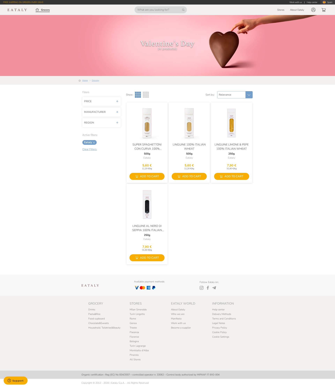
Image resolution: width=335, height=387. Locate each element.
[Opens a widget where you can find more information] (15, 381)
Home (85, 80)
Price (88, 101)
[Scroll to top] (326, 380)
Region (89, 122)
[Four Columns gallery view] (146, 95)
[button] (313, 10)
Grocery (95, 80)
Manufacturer (95, 112)
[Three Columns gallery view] (138, 95)
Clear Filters (89, 149)
